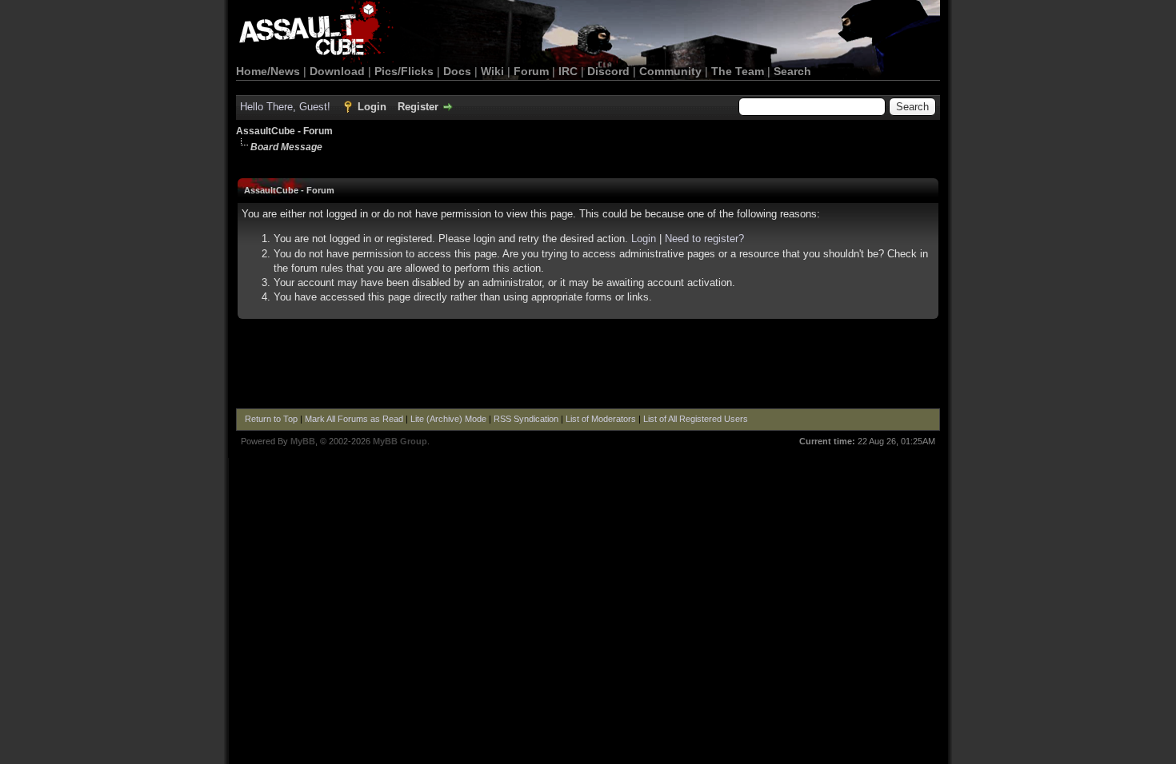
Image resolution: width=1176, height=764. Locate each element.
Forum (531, 71)
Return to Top (271, 419)
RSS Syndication (526, 419)
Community (670, 71)
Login (372, 107)
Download (337, 71)
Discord (608, 71)
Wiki (492, 71)
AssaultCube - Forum (284, 131)
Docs (457, 71)
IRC (568, 71)
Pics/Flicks (404, 71)
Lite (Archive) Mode (448, 419)
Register (418, 107)
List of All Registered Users (695, 419)
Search (792, 71)
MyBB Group (400, 441)
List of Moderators (601, 419)
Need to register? (704, 239)
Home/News (268, 71)
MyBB (302, 441)
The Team (737, 71)
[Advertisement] (588, 364)
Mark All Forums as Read (354, 419)
